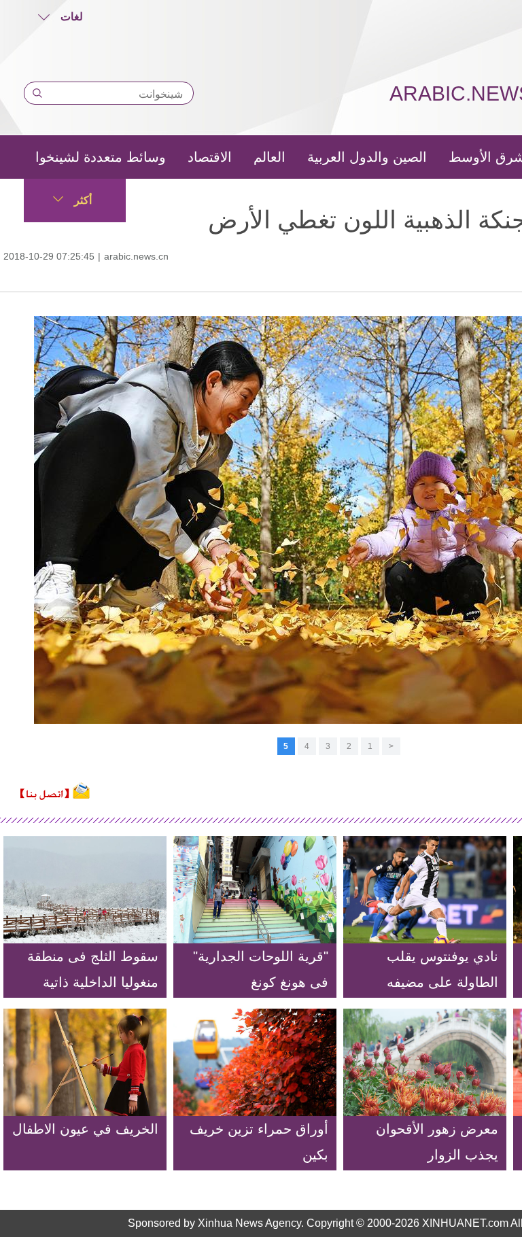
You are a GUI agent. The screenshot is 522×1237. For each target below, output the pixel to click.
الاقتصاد (210, 157)
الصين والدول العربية (367, 157)
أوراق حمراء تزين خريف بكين (259, 1141)
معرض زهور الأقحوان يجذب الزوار (437, 1141)
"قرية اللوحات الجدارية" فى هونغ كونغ (260, 969)
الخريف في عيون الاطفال (85, 1128)
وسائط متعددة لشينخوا (100, 157)
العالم (269, 157)
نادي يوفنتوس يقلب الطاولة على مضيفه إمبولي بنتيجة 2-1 (442, 982)
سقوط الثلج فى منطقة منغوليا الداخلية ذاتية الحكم (92, 982)
